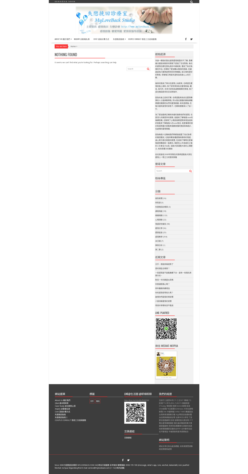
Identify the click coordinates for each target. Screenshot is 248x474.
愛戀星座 (158, 232)
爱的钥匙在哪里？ (162, 268)
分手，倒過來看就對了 (164, 264)
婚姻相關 (158, 215)
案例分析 (158, 245)
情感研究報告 (160, 224)
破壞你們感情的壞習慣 (164, 297)
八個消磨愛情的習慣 (163, 301)
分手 (92, 401)
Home (73, 46)
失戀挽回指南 (118, 39)
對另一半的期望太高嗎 (164, 280)
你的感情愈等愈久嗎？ (164, 292)
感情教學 (158, 236)
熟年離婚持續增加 (162, 288)
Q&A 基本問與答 (61, 403)
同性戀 (158, 202)
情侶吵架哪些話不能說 (164, 305)
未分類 (158, 241)
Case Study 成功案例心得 (65, 406)
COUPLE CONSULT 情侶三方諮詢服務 (142, 39)
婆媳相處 (158, 211)
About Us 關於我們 (62, 39)
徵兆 (98, 401)
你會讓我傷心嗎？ (162, 284)
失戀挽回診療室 (161, 207)
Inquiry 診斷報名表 (82, 39)
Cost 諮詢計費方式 (101, 39)
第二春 (158, 249)
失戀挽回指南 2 (61, 417)
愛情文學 (158, 228)
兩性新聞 (158, 198)
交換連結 (127, 437)
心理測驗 (158, 219)
